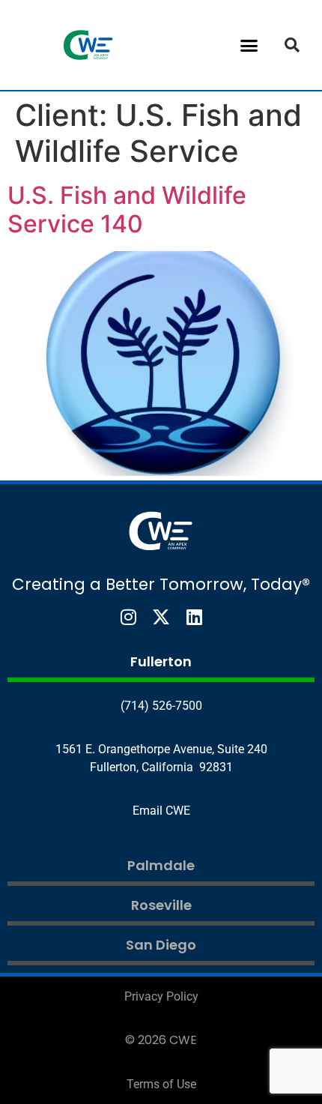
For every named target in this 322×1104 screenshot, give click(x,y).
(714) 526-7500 (161, 706)
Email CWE (161, 810)
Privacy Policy (161, 996)
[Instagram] (128, 617)
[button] (249, 45)
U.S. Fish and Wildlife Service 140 (126, 209)
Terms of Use (161, 1084)
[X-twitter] (161, 617)
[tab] (161, 663)
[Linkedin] (194, 617)
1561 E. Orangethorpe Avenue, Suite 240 (161, 749)
